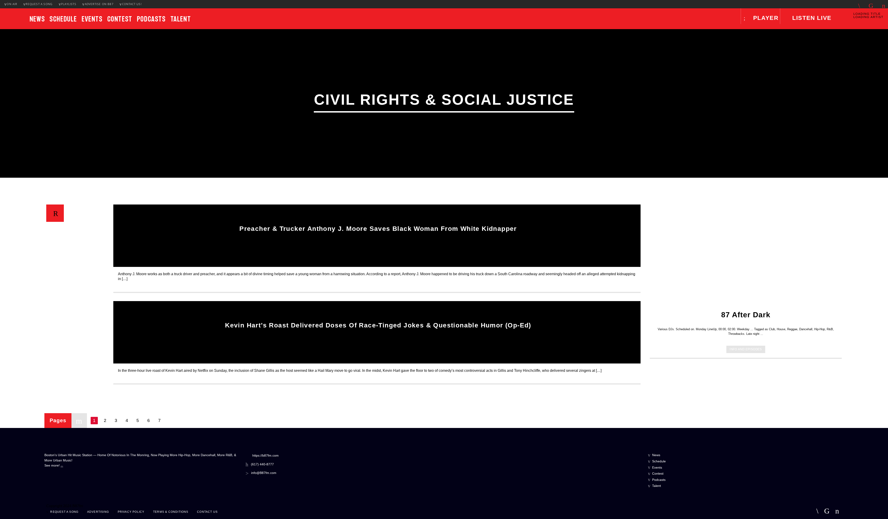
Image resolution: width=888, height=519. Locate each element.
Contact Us (207, 511)
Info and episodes (746, 349)
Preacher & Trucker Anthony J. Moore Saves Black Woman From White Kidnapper (378, 228)
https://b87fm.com (265, 455)
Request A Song (39, 4)
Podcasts (151, 19)
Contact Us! (132, 4)
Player (764, 18)
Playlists (68, 4)
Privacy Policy (131, 511)
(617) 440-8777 (262, 464)
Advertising (98, 511)
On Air (12, 4)
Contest (119, 19)
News (37, 19)
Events (92, 19)
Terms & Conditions (170, 511)
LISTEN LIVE (811, 18)
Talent (180, 19)
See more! (52, 465)
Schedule (63, 19)
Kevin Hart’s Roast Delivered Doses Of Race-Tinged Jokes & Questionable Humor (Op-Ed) (378, 325)
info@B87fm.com (263, 473)
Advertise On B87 (99, 4)
